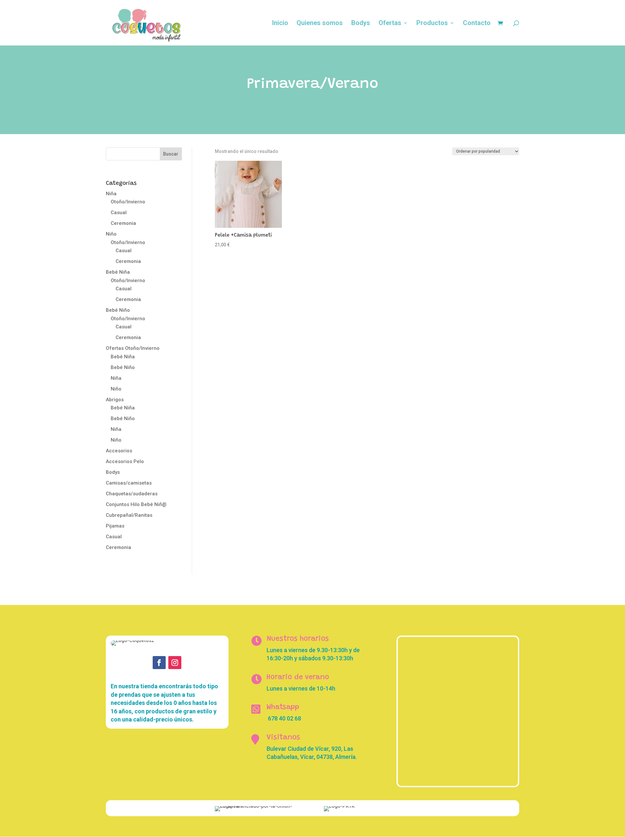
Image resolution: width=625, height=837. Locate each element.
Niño (111, 234)
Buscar (170, 154)
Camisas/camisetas (129, 483)
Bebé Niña (118, 272)
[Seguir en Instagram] (174, 662)
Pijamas (115, 526)
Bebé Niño (118, 310)
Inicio (280, 24)
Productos (432, 24)
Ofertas (390, 24)
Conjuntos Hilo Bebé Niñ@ (136, 504)
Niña (111, 194)
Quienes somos (320, 24)
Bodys (360, 24)
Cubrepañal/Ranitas (129, 515)
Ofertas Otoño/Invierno (133, 348)
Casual (119, 212)
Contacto (477, 24)
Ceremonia (123, 223)
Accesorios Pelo (125, 461)
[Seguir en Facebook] (159, 662)
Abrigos (115, 400)
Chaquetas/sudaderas (132, 494)
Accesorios (119, 451)
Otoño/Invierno (128, 202)
